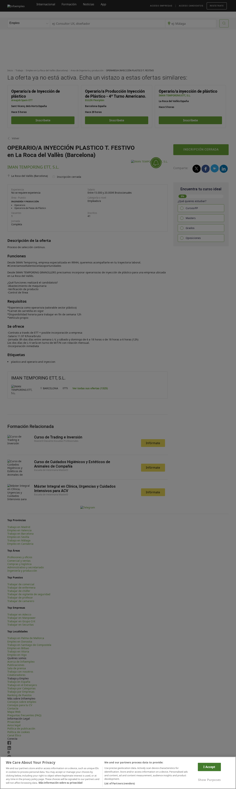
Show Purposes (209, 780)
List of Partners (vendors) (119, 783)
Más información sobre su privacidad (60, 782)
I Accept (209, 767)
